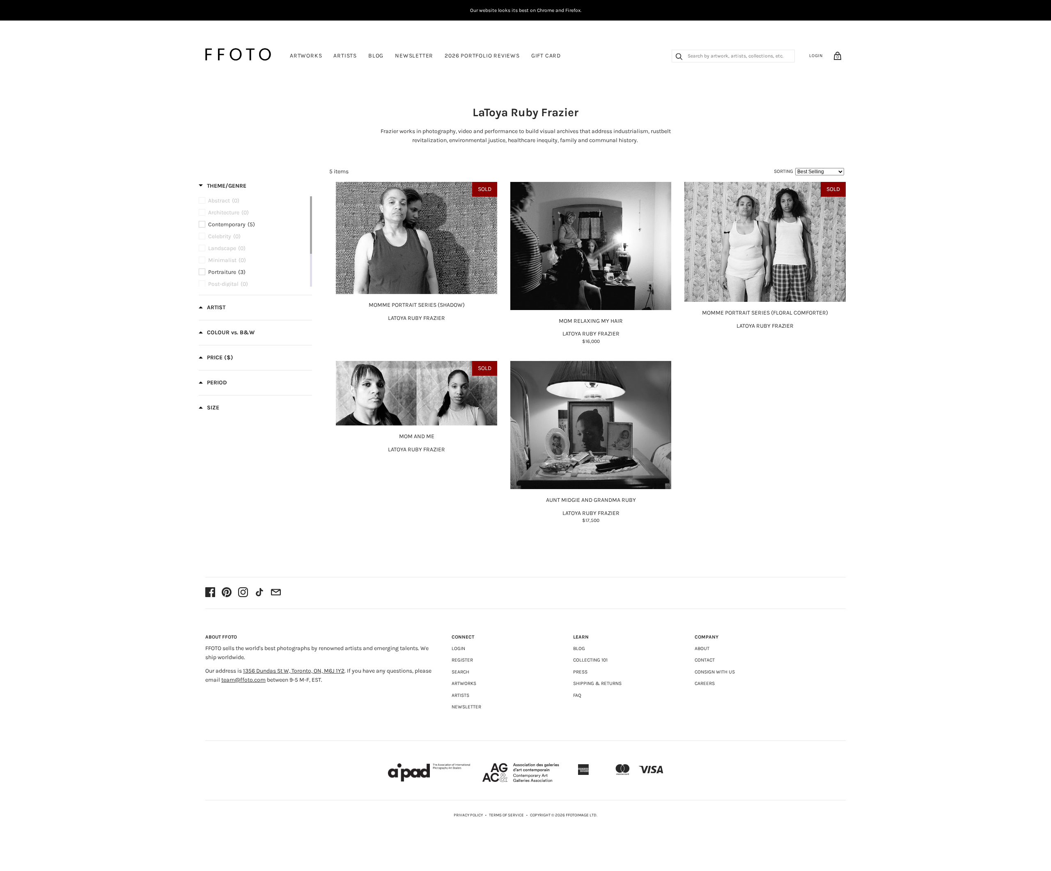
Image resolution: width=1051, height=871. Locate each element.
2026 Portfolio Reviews (482, 55)
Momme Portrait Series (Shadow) (417, 304)
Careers (705, 683)
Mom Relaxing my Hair (591, 320)
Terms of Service (506, 815)
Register (462, 660)
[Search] (679, 57)
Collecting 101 (590, 660)
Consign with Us (715, 672)
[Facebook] (210, 593)
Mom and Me (416, 436)
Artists (345, 55)
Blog (375, 55)
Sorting (783, 171)
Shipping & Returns (597, 683)
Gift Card (546, 55)
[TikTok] (259, 593)
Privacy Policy (468, 815)
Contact (705, 660)
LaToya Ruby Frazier (416, 318)
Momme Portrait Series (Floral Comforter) (765, 312)
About (702, 648)
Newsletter (414, 55)
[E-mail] (276, 593)
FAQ (577, 695)
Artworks (306, 55)
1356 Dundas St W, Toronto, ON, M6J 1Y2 (293, 670)
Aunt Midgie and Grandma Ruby (591, 499)
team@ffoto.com (243, 679)
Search (460, 672)
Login (816, 55)
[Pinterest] (227, 593)
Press (580, 672)
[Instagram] (243, 593)
